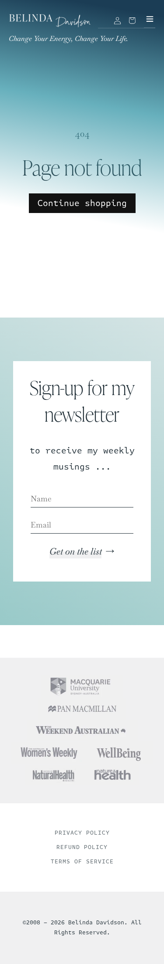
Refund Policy (82, 847)
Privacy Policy (82, 833)
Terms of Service (82, 861)
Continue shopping (82, 203)
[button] (132, 20)
